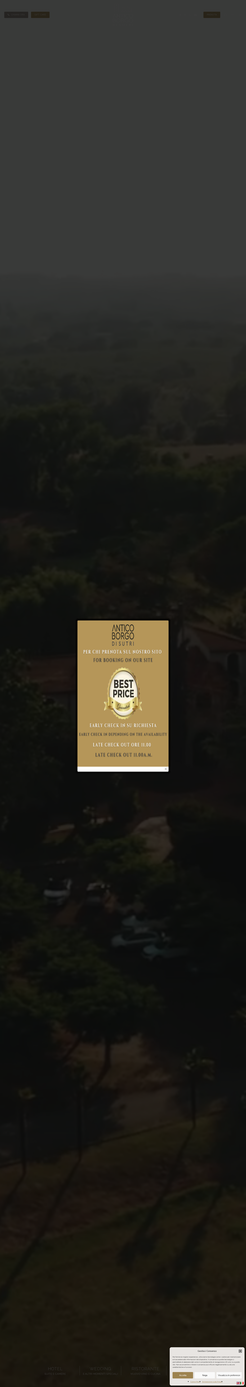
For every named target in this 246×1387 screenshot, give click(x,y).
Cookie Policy (195, 1382)
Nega (204, 1375)
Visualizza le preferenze (229, 1375)
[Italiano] (242, 1383)
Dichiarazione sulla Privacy (212, 1382)
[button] (240, 1351)
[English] (238, 1383)
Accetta (182, 1375)
